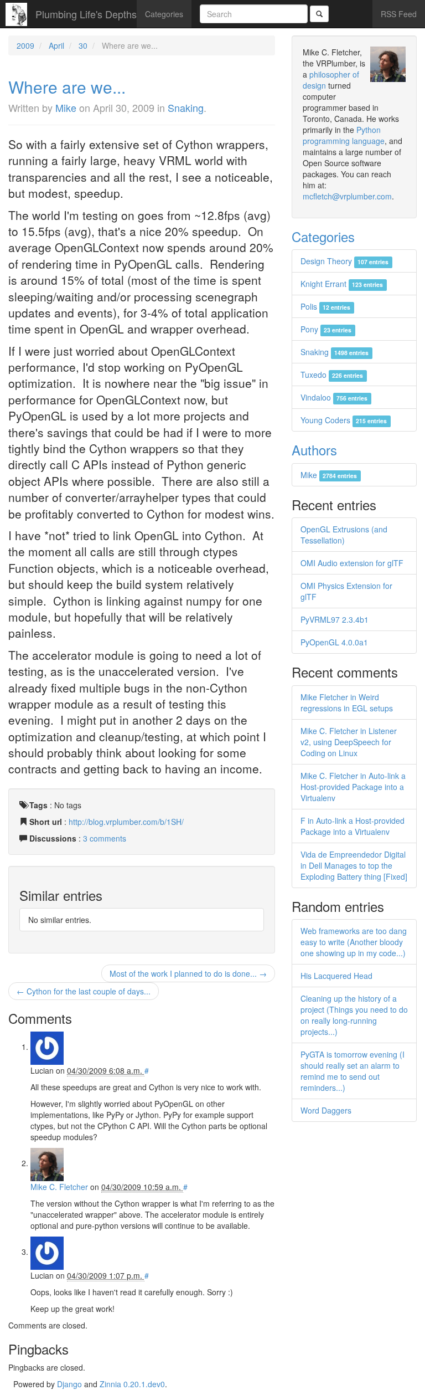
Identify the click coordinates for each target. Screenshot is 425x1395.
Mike (65, 107)
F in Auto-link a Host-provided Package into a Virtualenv (352, 826)
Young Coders (343, 419)
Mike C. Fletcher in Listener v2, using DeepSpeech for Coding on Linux (348, 741)
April (56, 45)
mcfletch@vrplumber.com (347, 196)
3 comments (104, 838)
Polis (325, 306)
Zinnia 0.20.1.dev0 (132, 1383)
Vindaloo (333, 397)
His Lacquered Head (336, 975)
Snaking (186, 107)
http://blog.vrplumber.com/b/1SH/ (126, 821)
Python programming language (344, 135)
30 (83, 45)
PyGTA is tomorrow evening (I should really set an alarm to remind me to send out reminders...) (352, 1071)
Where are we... (67, 87)
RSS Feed (399, 13)
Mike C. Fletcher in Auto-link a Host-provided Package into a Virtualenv (353, 786)
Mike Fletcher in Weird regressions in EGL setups (346, 702)
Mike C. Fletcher (59, 1186)
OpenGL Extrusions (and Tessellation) (343, 535)
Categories (164, 13)
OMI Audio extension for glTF (351, 562)
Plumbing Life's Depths (86, 14)
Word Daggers (325, 1110)
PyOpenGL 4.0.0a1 (334, 642)
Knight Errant (341, 283)
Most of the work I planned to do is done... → (188, 973)
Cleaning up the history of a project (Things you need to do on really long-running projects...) (354, 1015)
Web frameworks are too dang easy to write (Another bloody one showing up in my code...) (353, 941)
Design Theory (344, 260)
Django (69, 1383)
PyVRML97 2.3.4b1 (334, 619)
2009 (25, 45)
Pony (325, 329)
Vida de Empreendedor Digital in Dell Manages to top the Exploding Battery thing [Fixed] (353, 865)
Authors (314, 449)
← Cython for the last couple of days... (84, 991)
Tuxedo (331, 374)
